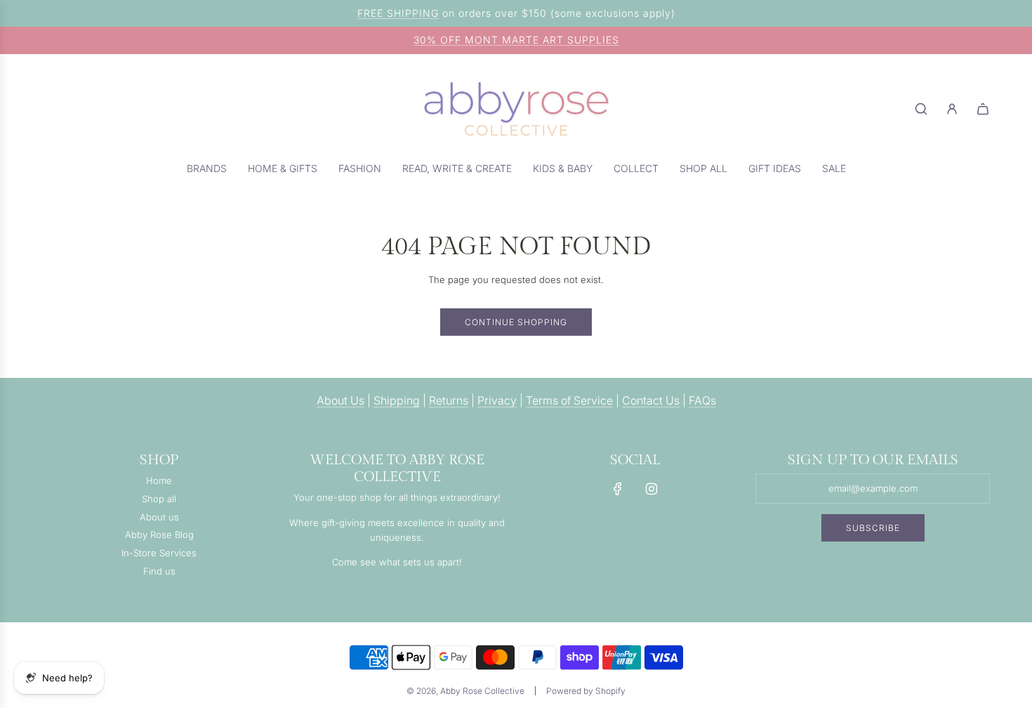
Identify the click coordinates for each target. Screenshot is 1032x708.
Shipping (396, 400)
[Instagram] (651, 488)
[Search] (921, 108)
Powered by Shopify (586, 691)
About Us (340, 400)
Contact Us (651, 400)
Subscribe (873, 528)
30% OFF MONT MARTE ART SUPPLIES (516, 40)
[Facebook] (617, 488)
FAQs (702, 400)
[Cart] (982, 108)
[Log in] (952, 108)
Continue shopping (516, 322)
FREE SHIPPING (398, 13)
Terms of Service (569, 400)
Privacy (497, 400)
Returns (448, 400)
